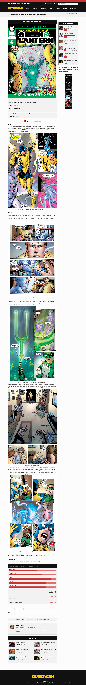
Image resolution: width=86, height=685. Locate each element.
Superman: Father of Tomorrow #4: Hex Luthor (48, 643)
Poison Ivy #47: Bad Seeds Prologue (22, 650)
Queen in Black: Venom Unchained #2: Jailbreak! (21, 643)
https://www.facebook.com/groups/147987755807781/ (26, 627)
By (39, 619)
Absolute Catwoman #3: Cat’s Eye (47, 657)
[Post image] (12, 644)
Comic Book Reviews (25, 619)
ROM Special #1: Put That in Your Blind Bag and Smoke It (48, 650)
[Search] (76, 4)
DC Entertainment (32, 619)
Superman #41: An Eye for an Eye (22, 657)
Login (56, 3)
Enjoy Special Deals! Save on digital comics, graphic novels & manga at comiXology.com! (68, 69)
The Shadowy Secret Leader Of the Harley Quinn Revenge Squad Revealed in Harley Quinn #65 (23, 1)
